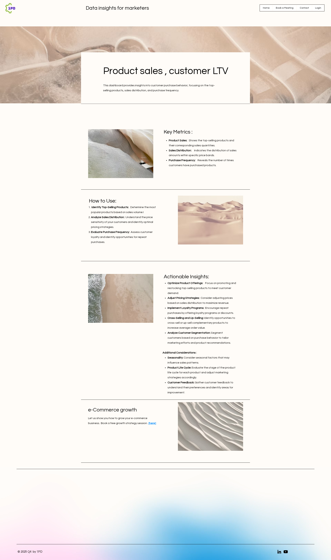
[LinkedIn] (279, 551)
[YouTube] (285, 551)
